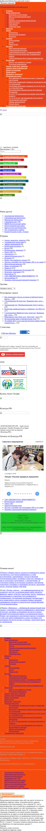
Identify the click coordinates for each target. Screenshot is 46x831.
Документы (13, 25)
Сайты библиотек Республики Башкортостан (26, 58)
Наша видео (13, 672)
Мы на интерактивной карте (20, 17)
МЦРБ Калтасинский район (15, 224)
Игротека (8, 258)
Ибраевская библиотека (13, 220)
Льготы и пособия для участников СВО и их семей (23, 262)
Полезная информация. (18, 692)
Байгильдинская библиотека (15, 228)
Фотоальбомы (14, 40)
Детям (8, 31)
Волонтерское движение (13, 250)
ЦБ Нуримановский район (14, 226)
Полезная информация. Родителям (17, 270)
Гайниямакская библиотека (14, 218)
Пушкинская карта (13, 76)
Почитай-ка (13, 32)
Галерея (9, 38)
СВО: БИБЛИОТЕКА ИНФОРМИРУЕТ (20, 276)
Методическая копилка (17, 48)
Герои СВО (8, 252)
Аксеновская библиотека (14, 216)
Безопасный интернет (17, 34)
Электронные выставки (18, 50)
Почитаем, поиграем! (12, 272)
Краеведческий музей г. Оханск (16, 232)
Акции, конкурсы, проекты (14, 240)
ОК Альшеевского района (14, 230)
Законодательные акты (13, 256)
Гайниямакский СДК (12, 222)
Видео (11, 42)
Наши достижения (11, 266)
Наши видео (9, 699)
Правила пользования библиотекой (22, 21)
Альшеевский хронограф (16, 106)
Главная (7, 638)
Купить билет (14, 731)
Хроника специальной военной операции (20, 280)
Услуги (11, 19)
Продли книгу (14, 23)
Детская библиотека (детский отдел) (14, 7)
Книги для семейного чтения (20, 62)
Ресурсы (9, 46)
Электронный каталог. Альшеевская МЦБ (25, 52)
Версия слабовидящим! (14, 354)
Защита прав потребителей (14, 696)
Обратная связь (15, 27)
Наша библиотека (13, 13)
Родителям (10, 60)
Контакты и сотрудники (18, 15)
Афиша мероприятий (17, 102)
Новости (7, 268)
